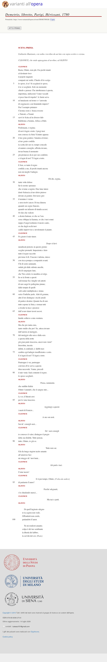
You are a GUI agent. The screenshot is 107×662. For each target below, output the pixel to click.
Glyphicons (35, 631)
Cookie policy (8, 636)
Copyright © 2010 (9, 612)
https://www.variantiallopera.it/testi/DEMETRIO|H (31, 19)
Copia (52, 20)
